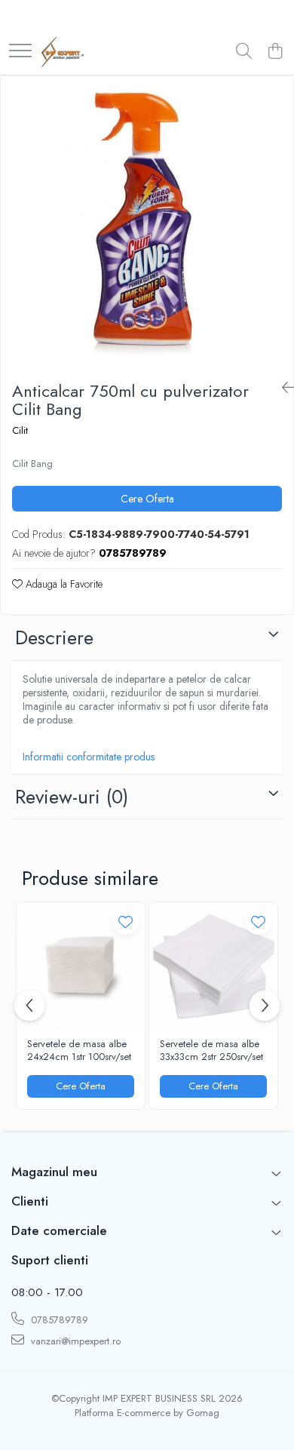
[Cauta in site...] (244, 52)
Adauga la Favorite (63, 583)
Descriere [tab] (54, 637)
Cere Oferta (147, 498)
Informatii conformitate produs (89, 756)
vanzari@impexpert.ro (74, 1341)
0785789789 (58, 1320)
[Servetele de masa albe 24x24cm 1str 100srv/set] (81, 966)
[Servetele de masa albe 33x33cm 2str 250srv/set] (213, 966)
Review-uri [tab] (71, 796)
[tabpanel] (147, 222)
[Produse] (20, 52)
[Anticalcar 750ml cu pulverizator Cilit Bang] (147, 222)
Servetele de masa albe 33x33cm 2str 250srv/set (211, 1051)
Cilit (20, 431)
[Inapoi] (282, 388)
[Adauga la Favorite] (125, 921)
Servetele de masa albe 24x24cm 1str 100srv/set (79, 1051)
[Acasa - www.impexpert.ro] (62, 52)
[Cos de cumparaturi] (275, 52)
